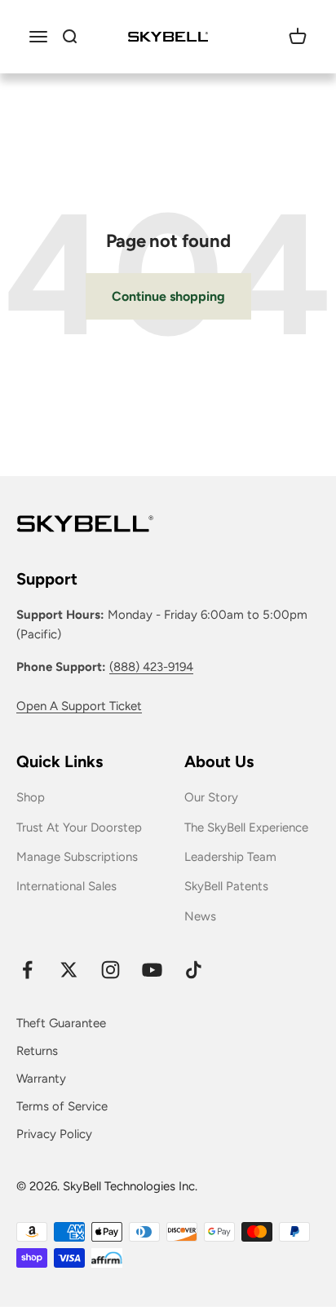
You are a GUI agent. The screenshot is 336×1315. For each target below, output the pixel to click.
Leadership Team (230, 856)
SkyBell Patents (226, 886)
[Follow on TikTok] (194, 970)
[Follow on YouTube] (152, 970)
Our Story (211, 797)
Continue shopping (168, 296)
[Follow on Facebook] (27, 970)
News (200, 916)
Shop (30, 797)
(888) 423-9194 (151, 667)
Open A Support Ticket (79, 706)
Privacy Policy (54, 1134)
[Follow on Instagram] (110, 970)
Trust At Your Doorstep (79, 827)
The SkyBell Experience (246, 827)
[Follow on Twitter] (69, 970)
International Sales (66, 886)
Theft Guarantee (61, 1023)
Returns (37, 1051)
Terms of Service (62, 1106)
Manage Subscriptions (77, 856)
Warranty (41, 1078)
